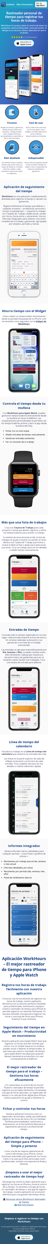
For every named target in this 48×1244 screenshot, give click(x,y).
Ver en (40, 4)
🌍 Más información (24, 1204)
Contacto (10, 4)
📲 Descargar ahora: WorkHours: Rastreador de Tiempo (24, 1200)
